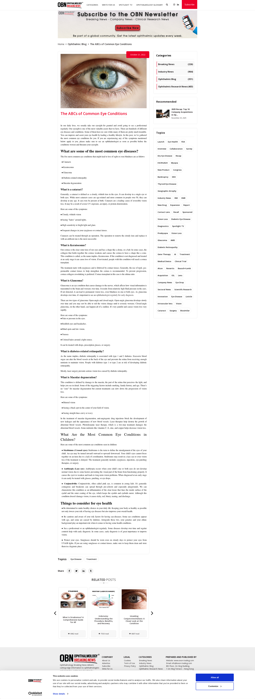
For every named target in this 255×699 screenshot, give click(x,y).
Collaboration (176, 149)
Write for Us (108, 5)
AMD (173, 240)
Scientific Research (183, 289)
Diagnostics (163, 226)
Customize (213, 686)
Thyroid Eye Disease (167, 184)
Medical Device (164, 261)
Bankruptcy (163, 177)
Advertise (106, 663)
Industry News (175, 71)
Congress (177, 170)
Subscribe (189, 4)
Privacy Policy (130, 666)
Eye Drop (180, 282)
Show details (59, 694)
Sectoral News (164, 289)
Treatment (91, 559)
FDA (183, 141)
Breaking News (175, 64)
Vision (179, 303)
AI (175, 254)
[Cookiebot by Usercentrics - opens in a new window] (35, 694)
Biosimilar (185, 310)
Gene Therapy (164, 254)
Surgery (173, 310)
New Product (163, 170)
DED (174, 177)
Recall (176, 212)
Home (61, 44)
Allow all (215, 677)
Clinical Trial (180, 261)
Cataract (162, 310)
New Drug (162, 205)
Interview (162, 149)
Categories (92, 5)
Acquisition (163, 275)
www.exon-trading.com (184, 660)
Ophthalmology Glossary (149, 5)
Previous (55, 613)
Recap (178, 156)
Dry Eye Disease (165, 156)
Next (152, 613)
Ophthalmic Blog (77, 44)
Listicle (189, 296)
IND (176, 198)
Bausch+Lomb (184, 268)
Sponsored (187, 212)
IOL (173, 275)
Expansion (175, 205)
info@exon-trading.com (182, 663)
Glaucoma (162, 240)
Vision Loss (163, 219)
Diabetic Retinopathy (168, 247)
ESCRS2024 (162, 163)
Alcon (160, 268)
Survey (189, 149)
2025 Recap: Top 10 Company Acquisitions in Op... (182, 112)
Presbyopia (163, 233)
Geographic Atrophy (167, 191)
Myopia (174, 163)
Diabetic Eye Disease (180, 219)
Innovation (163, 296)
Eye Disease (76, 559)
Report (186, 205)
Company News (165, 282)
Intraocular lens (165, 303)
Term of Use (129, 663)
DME (183, 198)
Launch (161, 141)
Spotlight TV (125, 5)
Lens (180, 275)
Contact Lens (164, 212)
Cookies (127, 660)
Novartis (170, 268)
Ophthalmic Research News (175, 86)
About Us (106, 660)
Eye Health (173, 141)
